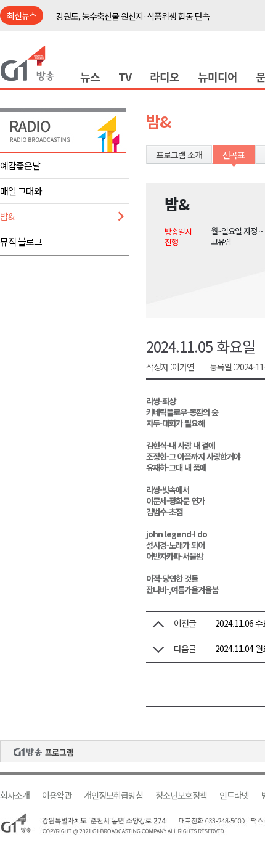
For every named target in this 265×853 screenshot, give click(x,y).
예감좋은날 (20, 165)
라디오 (164, 76)
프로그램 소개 (179, 155)
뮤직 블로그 (21, 241)
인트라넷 (234, 795)
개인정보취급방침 (113, 795)
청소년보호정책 (181, 795)
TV (124, 76)
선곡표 (233, 155)
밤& (7, 216)
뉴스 (90, 76)
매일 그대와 (21, 190)
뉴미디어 (217, 76)
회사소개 (15, 795)
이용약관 (56, 795)
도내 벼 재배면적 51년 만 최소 (105, 24)
